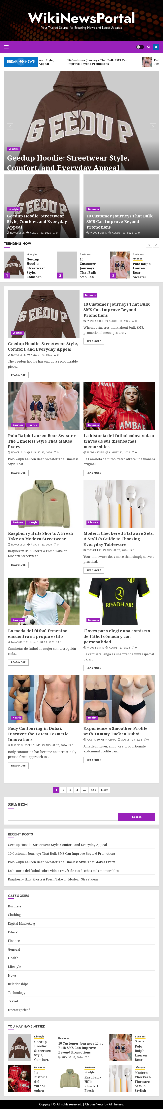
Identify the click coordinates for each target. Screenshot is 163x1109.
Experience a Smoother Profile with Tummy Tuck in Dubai (115, 731)
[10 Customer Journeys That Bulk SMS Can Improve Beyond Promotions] (14, 265)
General (14, 949)
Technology (16, 992)
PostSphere (94, 550)
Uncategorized (19, 1010)
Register (156, 47)
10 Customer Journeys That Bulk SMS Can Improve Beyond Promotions (119, 221)
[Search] (148, 47)
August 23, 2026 (40, 233)
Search (18, 804)
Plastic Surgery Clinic (26, 745)
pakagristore (98, 233)
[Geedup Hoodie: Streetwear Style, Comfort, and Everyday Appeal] (81, 125)
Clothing (14, 915)
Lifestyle (14, 149)
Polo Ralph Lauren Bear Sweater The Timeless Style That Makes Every (42, 441)
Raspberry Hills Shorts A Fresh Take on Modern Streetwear (40, 536)
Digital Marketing (21, 923)
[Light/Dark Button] (140, 47)
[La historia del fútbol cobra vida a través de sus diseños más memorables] (120, 265)
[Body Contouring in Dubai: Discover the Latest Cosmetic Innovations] (44, 699)
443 (93, 790)
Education (15, 932)
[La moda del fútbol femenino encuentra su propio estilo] (44, 601)
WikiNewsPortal (81, 18)
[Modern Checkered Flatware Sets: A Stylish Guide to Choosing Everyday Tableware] (119, 504)
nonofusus (17, 233)
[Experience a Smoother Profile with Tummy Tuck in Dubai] (119, 699)
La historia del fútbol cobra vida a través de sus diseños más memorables (143, 272)
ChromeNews (94, 1104)
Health (17, 718)
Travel (13, 1001)
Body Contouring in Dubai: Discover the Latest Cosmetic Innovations (38, 734)
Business (93, 209)
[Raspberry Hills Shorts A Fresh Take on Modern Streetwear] (44, 504)
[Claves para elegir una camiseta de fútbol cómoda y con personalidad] (119, 601)
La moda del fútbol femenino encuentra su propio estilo (37, 633)
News (12, 975)
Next (104, 790)
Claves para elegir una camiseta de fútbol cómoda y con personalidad (116, 636)
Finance (84, 258)
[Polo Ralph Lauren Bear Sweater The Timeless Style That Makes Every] (67, 265)
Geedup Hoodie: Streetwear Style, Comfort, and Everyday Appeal (68, 163)
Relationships (18, 984)
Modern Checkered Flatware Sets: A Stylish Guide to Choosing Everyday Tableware (118, 539)
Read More (18, 375)
